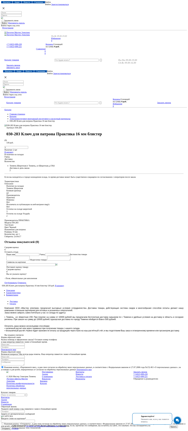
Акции (45, 374)
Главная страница (17, 114)
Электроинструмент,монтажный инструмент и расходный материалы (40, 119)
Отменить (22, 283)
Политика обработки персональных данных (16, 387)
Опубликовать (10, 283)
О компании (47, 376)
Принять (173, 427)
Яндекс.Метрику (48, 425)
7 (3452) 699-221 (140, 376)
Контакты (80, 372)
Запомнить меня (11, 20)
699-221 (14, 46)
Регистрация (7, 28)
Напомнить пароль (16, 23)
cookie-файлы (63, 425)
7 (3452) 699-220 (140, 374)
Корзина (49, 44)
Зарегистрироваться (60, 4)
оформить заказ (13, 67)
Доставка (14, 301)
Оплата (13, 304)
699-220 (14, 44)
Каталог (8, 110)
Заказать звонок (13, 65)
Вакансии (46, 379)
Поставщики (47, 372)
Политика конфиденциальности (20, 383)
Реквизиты (80, 379)
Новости (79, 374)
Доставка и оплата (84, 376)
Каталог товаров (11, 60)
